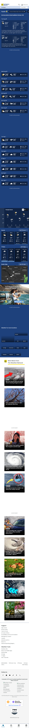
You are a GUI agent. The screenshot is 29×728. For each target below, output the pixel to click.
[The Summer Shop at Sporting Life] (24, 352)
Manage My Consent (6, 636)
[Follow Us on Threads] (16, 675)
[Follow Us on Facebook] (3, 675)
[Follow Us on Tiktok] (13, 675)
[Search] (19, 4)
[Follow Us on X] (20, 675)
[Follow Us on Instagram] (6, 675)
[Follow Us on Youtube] (9, 675)
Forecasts (23, 7)
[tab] (23, 210)
